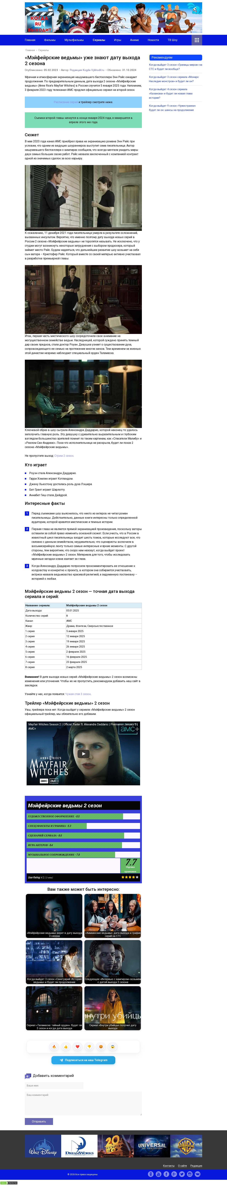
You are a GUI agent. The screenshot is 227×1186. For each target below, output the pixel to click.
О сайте (182, 1165)
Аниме (134, 40)
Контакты (169, 1165)
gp (174, 1174)
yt (158, 1174)
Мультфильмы (74, 40)
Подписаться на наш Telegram (86, 1060)
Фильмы (50, 40)
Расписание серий (66, 102)
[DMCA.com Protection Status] (9, 1183)
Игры (117, 40)
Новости (153, 40)
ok (151, 1174)
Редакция (196, 1165)
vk (197, 1174)
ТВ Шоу (173, 40)
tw (182, 1174)
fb (166, 1174)
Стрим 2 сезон (63, 455)
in (190, 1174)
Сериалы (99, 40)
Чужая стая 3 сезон (78, 694)
